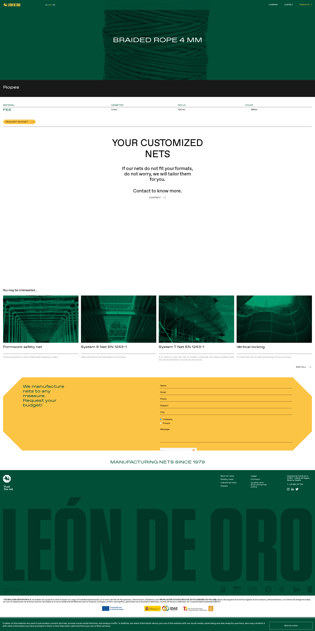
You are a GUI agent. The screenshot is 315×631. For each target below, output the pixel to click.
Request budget (17, 122)
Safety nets (227, 479)
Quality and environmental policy (259, 485)
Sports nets (227, 476)
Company (273, 5)
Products (304, 5)
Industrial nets (228, 483)
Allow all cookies (291, 625)
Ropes (224, 486)
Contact (288, 5)
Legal (254, 476)
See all (301, 367)
